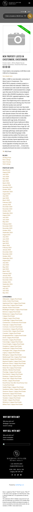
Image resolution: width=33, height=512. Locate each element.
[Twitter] (18, 475)
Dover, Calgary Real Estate (11, 337)
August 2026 (6, 172)
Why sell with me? (8, 435)
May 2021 (6, 293)
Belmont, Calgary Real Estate (11, 312)
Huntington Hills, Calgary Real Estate (14, 350)
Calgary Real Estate (9, 316)
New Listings (6, 159)
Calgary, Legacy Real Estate (11, 318)
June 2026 (6, 176)
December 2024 (7, 206)
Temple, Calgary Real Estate (11, 400)
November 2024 (7, 209)
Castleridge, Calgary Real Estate (12, 320)
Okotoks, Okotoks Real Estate (11, 370)
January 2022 (7, 275)
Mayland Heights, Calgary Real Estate (14, 361)
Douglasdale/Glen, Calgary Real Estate (14, 335)
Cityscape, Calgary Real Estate (12, 324)
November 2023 (7, 228)
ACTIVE (22, 11)
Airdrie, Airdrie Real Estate (11, 301)
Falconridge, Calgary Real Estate (13, 342)
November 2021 (7, 280)
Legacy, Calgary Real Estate (11, 352)
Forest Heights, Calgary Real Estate (13, 344)
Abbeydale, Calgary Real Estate (12, 299)
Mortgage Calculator (9, 423)
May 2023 (6, 241)
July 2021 (5, 288)
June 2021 (6, 290)
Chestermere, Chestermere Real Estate (17, 64)
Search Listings (7, 425)
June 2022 (6, 265)
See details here (7, 76)
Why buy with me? (8, 421)
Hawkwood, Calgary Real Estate (12, 348)
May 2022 (6, 267)
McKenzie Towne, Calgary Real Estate (14, 363)
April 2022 (6, 269)
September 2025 (8, 191)
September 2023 (8, 232)
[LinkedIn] (21, 475)
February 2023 (7, 247)
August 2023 (6, 234)
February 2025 (7, 202)
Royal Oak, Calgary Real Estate (12, 378)
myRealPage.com (19, 485)
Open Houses (7, 162)
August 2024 (6, 215)
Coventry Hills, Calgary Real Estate (13, 331)
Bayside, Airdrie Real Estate (11, 307)
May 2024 (6, 221)
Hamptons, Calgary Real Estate (12, 346)
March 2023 (6, 245)
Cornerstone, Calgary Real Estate (13, 329)
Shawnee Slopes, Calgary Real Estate (14, 391)
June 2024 (6, 219)
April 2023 (6, 243)
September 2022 (8, 258)
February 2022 (7, 273)
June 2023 (6, 239)
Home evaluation (8, 437)
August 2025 (6, 194)
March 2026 (6, 183)
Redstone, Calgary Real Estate (12, 376)
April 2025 (6, 198)
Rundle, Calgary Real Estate (11, 380)
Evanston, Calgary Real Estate (12, 340)
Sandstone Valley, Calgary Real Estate (14, 389)
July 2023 (5, 237)
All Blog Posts (7, 157)
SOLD (29, 11)
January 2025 (7, 204)
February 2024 (7, 224)
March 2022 (6, 271)
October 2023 (7, 230)
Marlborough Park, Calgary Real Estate (14, 357)
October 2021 (7, 282)
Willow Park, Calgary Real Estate (13, 404)
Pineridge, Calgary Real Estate (12, 372)
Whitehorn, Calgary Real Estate (12, 402)
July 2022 (5, 262)
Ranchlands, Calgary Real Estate (13, 374)
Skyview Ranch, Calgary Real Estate (14, 395)
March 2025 (6, 200)
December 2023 (7, 226)
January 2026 (7, 185)
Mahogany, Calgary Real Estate (12, 355)
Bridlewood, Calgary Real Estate (12, 314)
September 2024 (8, 213)
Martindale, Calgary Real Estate (12, 359)
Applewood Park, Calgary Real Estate (14, 303)
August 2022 (6, 260)
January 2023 (7, 249)
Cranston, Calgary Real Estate (12, 333)
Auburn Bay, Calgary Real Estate (12, 305)
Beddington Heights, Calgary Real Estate (15, 309)
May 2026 (6, 178)
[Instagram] (15, 475)
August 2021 (6, 286)
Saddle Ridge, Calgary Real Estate (13, 387)
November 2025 (7, 187)
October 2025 (7, 189)
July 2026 (5, 174)
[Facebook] (12, 475)
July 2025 (5, 196)
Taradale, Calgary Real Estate (12, 398)
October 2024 (7, 211)
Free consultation (8, 439)
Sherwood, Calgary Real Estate (12, 393)
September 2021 (8, 284)
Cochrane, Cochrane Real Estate (13, 327)
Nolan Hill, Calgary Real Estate (12, 368)
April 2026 (6, 181)
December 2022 (7, 252)
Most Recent (6, 170)
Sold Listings (6, 164)
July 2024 (5, 217)
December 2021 (7, 277)
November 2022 (7, 254)
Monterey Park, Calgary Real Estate (13, 365)
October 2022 (7, 256)
